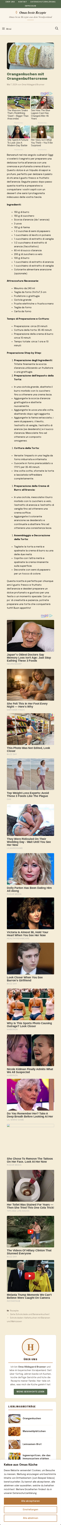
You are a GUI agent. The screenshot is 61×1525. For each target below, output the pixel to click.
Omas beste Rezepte (32, 12)
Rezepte (14, 1311)
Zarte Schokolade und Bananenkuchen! (30, 1314)
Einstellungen (30, 1510)
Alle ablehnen (30, 1518)
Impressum (30, 6)
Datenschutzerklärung (42, 2)
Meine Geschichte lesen (30, 1392)
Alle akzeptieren (30, 1501)
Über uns (10, 2)
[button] (56, 28)
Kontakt (22, 2)
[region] (30, 1492)
